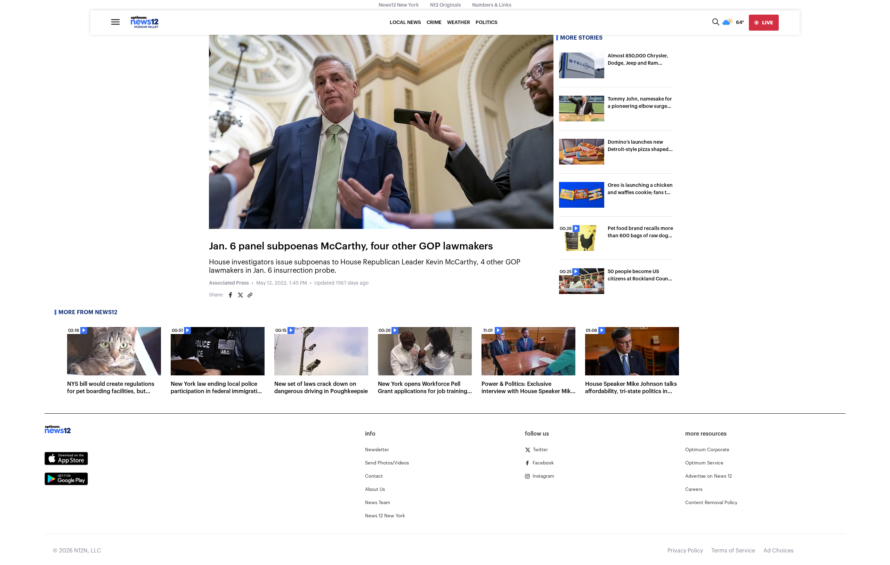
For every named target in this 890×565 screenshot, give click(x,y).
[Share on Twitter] (240, 295)
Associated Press (229, 283)
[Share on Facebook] (230, 295)
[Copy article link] (250, 295)
